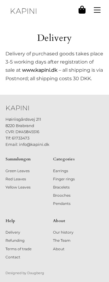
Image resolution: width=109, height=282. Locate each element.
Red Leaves (15, 179)
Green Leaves (17, 171)
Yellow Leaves (18, 187)
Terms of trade (18, 249)
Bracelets (61, 187)
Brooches (62, 195)
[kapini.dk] (23, 11)
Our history (63, 232)
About (58, 249)
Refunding (15, 240)
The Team (62, 240)
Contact (12, 257)
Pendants (62, 203)
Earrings (60, 171)
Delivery (12, 232)
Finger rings (64, 179)
